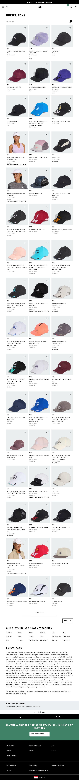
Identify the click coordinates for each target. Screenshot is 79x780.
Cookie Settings (11, 765)
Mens (19, 632)
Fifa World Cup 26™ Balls (68, 640)
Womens (54, 640)
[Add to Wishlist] (24, 28)
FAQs (52, 745)
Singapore (42, 777)
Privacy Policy (33, 765)
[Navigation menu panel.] (3, 7)
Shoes (31, 632)
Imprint (9, 770)
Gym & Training (43, 633)
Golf (7, 640)
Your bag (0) (56, 717)
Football (9, 636)
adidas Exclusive (11, 755)
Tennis (31, 636)
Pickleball (66, 636)
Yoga (41, 636)
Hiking (20, 636)
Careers (31, 750)
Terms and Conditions (57, 765)
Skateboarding (56, 636)
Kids (53, 632)
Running (20, 640)
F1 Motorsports (67, 633)
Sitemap (9, 750)
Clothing (9, 632)
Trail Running (33, 640)
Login (20, 717)
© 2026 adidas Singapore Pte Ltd (38, 770)
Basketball (43, 640)
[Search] (71, 7)
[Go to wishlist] (7, 7)
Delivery (53, 750)
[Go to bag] (76, 7)
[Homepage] (39, 7)
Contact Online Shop (35, 745)
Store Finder (10, 745)
